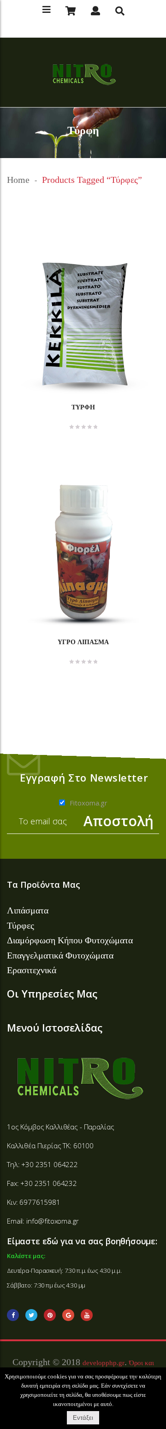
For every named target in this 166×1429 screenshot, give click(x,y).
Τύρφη (83, 407)
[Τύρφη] (83, 326)
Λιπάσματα (27, 910)
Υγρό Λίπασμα (83, 642)
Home (18, 180)
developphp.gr (104, 1363)
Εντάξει (83, 1417)
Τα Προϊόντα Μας (43, 884)
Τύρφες (20, 925)
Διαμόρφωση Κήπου (46, 940)
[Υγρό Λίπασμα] (83, 553)
